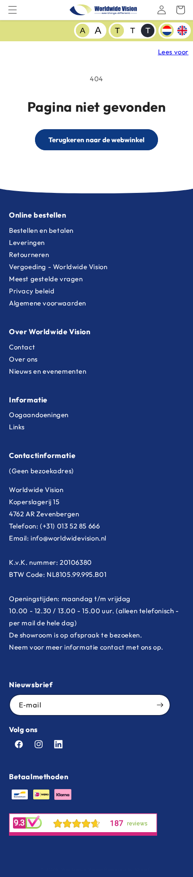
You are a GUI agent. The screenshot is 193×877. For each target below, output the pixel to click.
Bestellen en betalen (41, 230)
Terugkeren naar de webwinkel (96, 139)
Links (17, 427)
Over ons (23, 359)
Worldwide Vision (82, 869)
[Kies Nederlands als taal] (167, 30)
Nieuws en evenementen (48, 371)
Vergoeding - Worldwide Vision (58, 266)
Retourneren (29, 254)
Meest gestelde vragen (46, 279)
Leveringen (27, 242)
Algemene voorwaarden (47, 303)
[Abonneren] (160, 705)
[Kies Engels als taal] (182, 30)
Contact (22, 347)
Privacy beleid (31, 291)
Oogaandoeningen (39, 414)
